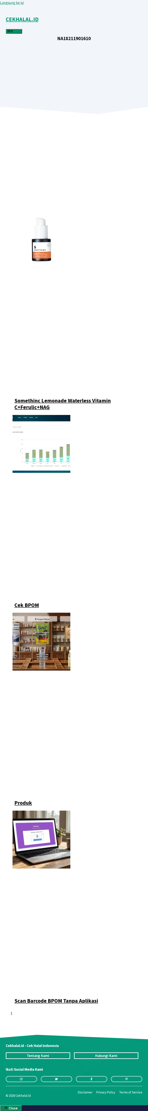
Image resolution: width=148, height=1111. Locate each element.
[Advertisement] (74, 70)
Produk (23, 802)
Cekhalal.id (22, 19)
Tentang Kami (38, 1055)
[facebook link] (91, 1079)
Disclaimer (85, 1092)
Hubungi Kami (106, 1055)
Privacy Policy (105, 1092)
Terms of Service (130, 1092)
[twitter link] (56, 1079)
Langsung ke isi (12, 2)
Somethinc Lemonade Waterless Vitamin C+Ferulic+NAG (62, 404)
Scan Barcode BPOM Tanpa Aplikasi (56, 1000)
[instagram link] (21, 1079)
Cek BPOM (26, 605)
